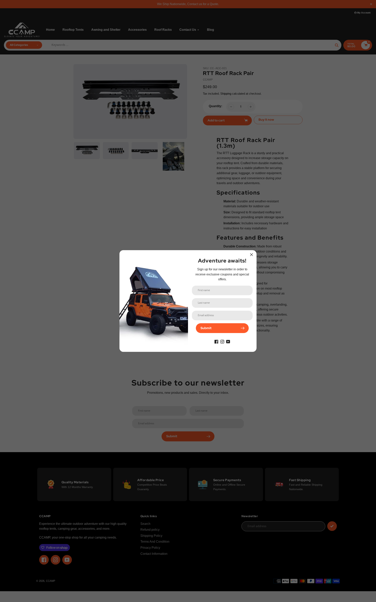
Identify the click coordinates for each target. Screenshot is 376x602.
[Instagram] (222, 341)
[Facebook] (216, 341)
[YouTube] (228, 341)
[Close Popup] (251, 254)
